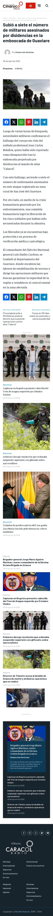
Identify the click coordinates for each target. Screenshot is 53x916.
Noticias (12, 18)
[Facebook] (23, 833)
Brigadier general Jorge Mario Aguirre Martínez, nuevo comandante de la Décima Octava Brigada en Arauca (25, 562)
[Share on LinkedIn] (36, 122)
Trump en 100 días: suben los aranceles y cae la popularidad (39, 316)
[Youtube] (47, 833)
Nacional (6, 595)
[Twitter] (41, 833)
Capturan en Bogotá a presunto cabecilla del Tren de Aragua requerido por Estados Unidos (25, 601)
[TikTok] (36, 833)
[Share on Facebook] (6, 122)
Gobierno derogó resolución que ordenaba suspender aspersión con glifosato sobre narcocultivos (26, 640)
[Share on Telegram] (43, 122)
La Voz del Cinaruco (21, 911)
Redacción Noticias (19, 757)
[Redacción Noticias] (8, 52)
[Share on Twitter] (13, 122)
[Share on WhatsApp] (21, 122)
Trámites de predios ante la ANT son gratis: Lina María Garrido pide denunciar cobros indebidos (25, 528)
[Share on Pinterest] (28, 122)
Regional (6, 556)
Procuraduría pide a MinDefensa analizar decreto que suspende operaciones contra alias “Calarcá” (14, 319)
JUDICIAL (19, 68)
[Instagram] (30, 833)
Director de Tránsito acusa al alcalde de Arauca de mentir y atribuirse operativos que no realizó (25, 678)
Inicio (5, 18)
